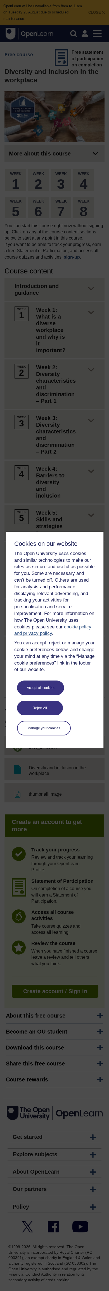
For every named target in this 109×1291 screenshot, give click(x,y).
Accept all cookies (40, 688)
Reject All (40, 708)
